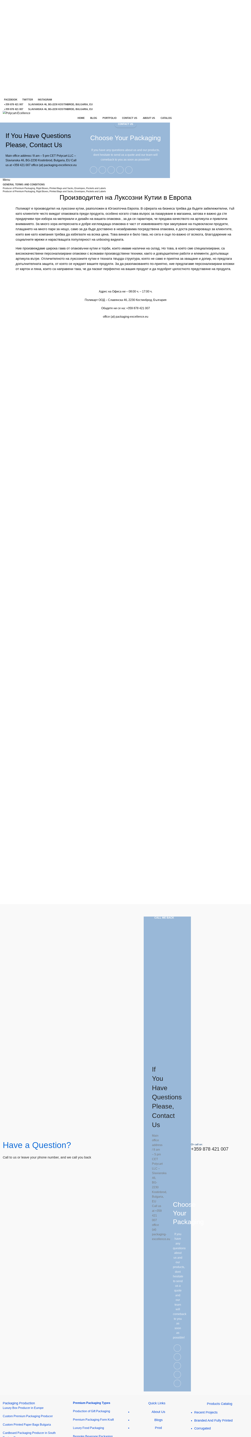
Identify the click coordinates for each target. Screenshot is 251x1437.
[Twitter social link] (102, 170)
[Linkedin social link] (120, 170)
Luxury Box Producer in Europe (23, 1407)
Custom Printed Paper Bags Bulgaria (27, 1424)
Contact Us (125, 124)
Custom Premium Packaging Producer (28, 1416)
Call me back (164, 917)
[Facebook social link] (93, 170)
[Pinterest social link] (111, 170)
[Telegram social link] (128, 170)
